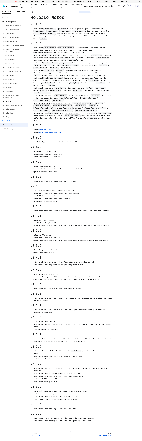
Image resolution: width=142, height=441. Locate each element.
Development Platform (92, 6)
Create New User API (46, 130)
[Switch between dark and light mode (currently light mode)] (123, 6)
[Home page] (32, 12)
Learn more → (122, 1)
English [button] (111, 6)
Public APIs (6, 101)
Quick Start (22, 6)
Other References (8, 121)
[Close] (139, 1)
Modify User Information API (49, 133)
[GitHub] (119, 6)
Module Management (9, 22)
